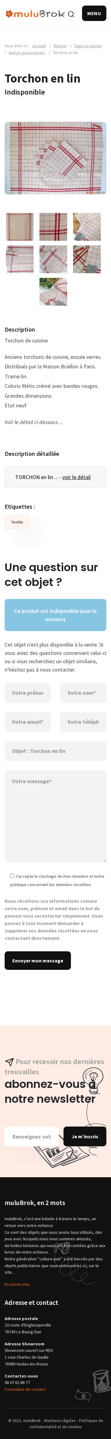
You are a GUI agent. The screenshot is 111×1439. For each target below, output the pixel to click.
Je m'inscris (85, 1136)
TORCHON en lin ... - (53, 477)
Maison (60, 46)
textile (17, 522)
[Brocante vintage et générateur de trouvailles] (35, 13)
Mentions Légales (60, 1420)
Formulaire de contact (25, 1389)
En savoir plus (17, 1284)
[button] (94, 13)
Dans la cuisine (88, 46)
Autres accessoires (27, 52)
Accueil (39, 46)
